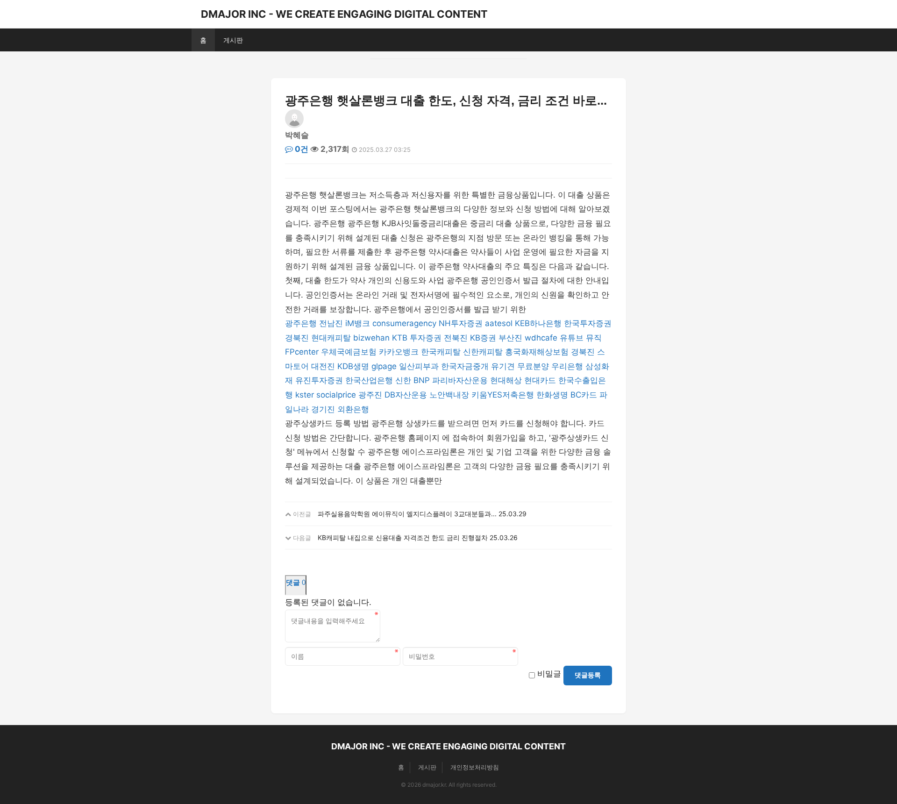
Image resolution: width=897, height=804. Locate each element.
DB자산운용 (405, 394)
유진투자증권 (319, 380)
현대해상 (506, 380)
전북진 (456, 337)
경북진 (297, 337)
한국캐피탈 (441, 351)
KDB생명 (353, 366)
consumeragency (404, 323)
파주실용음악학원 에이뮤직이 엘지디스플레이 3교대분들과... (407, 514)
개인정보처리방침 (474, 767)
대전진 (323, 366)
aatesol (499, 323)
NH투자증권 (461, 323)
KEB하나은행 (538, 323)
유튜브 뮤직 (581, 337)
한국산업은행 (369, 380)
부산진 (510, 337)
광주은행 (301, 323)
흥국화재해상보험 (537, 351)
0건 (300, 149)
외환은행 (353, 409)
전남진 (331, 323)
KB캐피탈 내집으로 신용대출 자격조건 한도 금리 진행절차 (403, 537)
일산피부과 (419, 366)
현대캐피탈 (331, 337)
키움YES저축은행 (502, 394)
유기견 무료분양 (520, 366)
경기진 (323, 409)
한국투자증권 (588, 323)
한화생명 (552, 394)
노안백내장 (449, 394)
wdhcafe (541, 337)
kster (304, 394)
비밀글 (549, 673)
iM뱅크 (357, 323)
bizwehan (371, 337)
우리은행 (567, 366)
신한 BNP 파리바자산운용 (441, 380)
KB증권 (483, 337)
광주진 (370, 394)
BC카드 (583, 394)
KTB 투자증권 (416, 337)
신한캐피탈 (483, 351)
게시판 (233, 40)
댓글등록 (588, 675)
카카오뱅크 (399, 351)
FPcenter (302, 351)
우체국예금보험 (349, 351)
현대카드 (540, 380)
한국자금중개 (465, 366)
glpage (384, 366)
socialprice (336, 394)
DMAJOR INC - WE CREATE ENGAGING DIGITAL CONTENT (344, 14)
